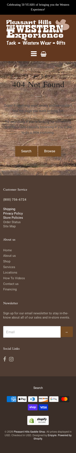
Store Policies (13, 218)
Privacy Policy (13, 213)
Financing (10, 289)
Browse (49, 151)
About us (9, 256)
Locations (10, 272)
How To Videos (14, 278)
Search (26, 151)
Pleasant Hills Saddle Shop (29, 431)
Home (7, 250)
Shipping (9, 209)
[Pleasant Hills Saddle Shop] (38, 32)
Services (9, 267)
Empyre (52, 435)
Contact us (11, 284)
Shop (6, 261)
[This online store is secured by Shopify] (38, 423)
